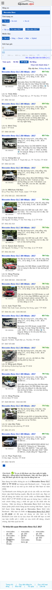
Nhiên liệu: (6, 34)
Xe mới (14, 21)
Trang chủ (9, 585)
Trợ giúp (31, 586)
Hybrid (34, 38)
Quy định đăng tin (25, 585)
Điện (27, 38)
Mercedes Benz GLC (32, 504)
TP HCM (24, 62)
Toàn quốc (7, 62)
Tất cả (6, 21)
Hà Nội (15, 62)
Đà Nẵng (33, 62)
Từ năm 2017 (16, 29)
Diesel (20, 38)
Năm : (4, 25)
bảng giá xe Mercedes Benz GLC (31, 509)
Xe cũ (27, 21)
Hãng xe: (5, 8)
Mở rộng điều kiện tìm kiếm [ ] (37, 58)
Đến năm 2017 (32, 29)
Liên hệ (42, 586)
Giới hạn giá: (7, 44)
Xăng (13, 38)
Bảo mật (18, 586)
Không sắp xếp (44, 68)
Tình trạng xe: (7, 16)
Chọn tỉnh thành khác (39, 65)
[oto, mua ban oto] (26, 3)
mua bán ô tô (8, 487)
